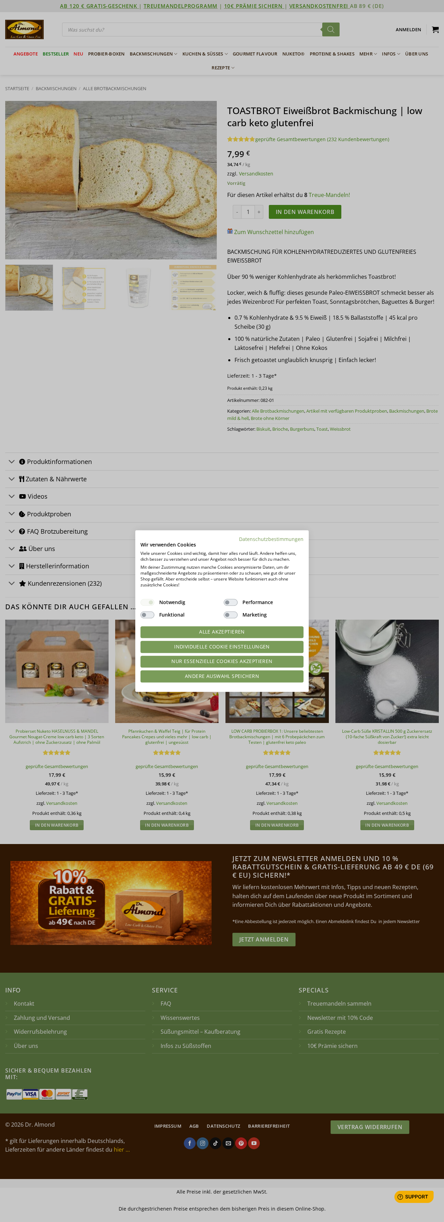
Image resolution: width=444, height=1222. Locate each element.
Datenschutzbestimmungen (271, 539)
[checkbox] (147, 602)
